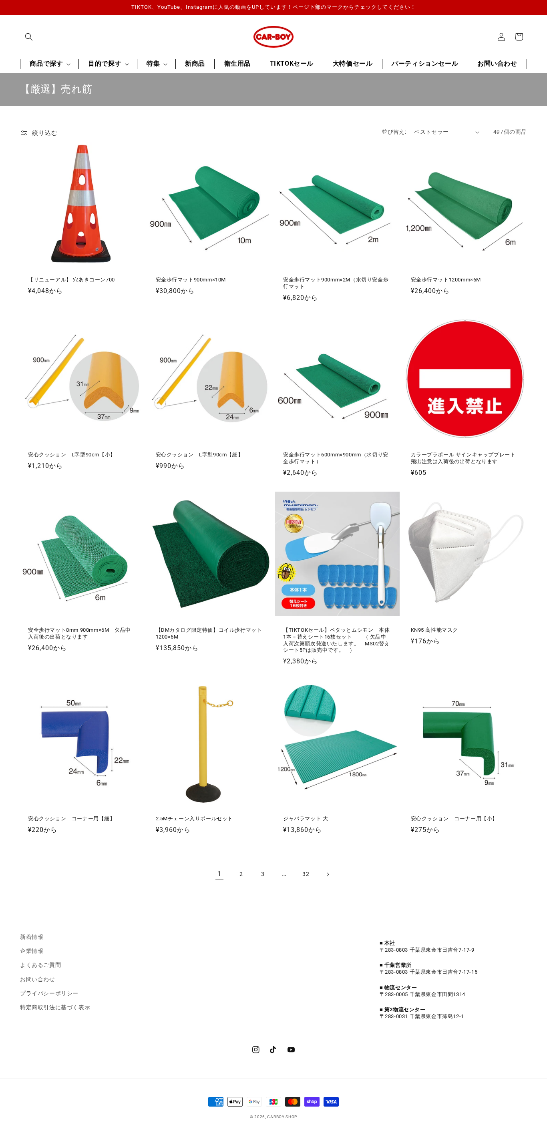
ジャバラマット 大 (305, 819)
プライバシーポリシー (49, 993)
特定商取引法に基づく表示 (55, 1007)
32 (305, 874)
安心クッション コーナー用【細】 (71, 819)
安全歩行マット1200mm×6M (449, 280)
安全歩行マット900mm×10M (191, 280)
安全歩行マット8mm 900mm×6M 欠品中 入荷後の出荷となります (82, 633)
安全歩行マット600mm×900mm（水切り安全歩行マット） (335, 458)
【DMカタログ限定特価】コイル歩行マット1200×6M (209, 633)
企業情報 (31, 951)
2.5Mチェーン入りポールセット (194, 819)
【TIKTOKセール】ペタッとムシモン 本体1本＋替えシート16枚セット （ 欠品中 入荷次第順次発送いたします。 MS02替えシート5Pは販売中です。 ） (337, 640)
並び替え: (394, 132)
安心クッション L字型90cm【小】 (72, 455)
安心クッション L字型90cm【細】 (199, 455)
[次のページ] (327, 874)
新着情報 (31, 937)
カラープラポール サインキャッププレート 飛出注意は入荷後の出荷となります (465, 458)
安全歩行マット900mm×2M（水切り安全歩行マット (335, 283)
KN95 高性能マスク (435, 630)
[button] (29, 37)
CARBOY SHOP (282, 1117)
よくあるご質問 (40, 965)
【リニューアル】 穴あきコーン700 (71, 280)
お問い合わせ (37, 979)
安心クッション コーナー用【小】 (454, 819)
